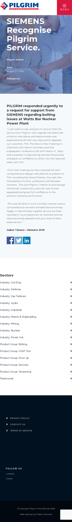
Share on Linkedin (26, 240)
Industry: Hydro (9, 303)
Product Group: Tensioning (15, 371)
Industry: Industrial (11, 309)
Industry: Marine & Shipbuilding (18, 316)
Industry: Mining (9, 323)
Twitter (9, 478)
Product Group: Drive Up (14, 357)
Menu (64, 9)
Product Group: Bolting (13, 344)
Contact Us (17, 424)
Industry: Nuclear (10, 330)
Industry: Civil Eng (10, 282)
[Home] (20, 6)
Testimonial (6, 378)
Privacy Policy (20, 418)
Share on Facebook (10, 240)
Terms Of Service (21, 430)
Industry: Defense (10, 289)
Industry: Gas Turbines (13, 296)
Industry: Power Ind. (12, 337)
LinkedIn (10, 473)
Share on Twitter (18, 240)
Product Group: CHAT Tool (15, 351)
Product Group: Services (14, 364)
